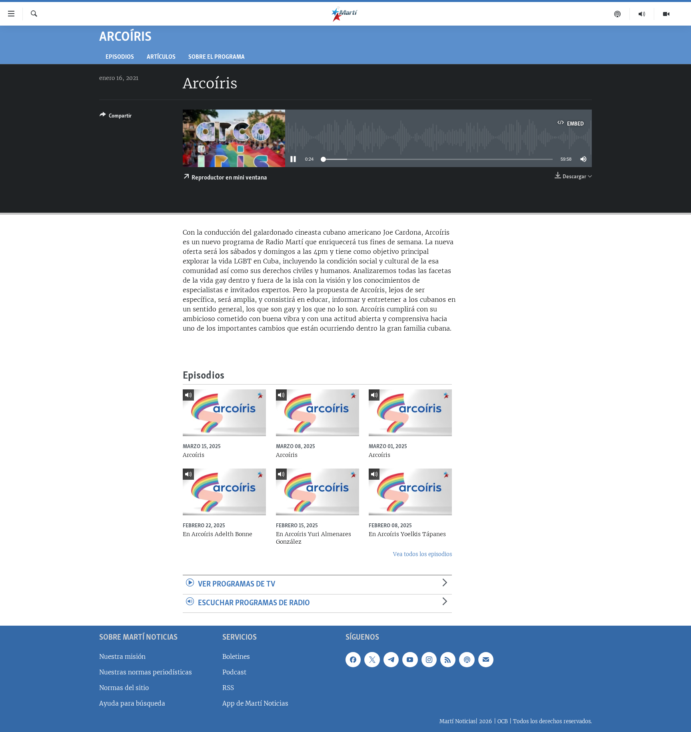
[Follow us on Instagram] (429, 659)
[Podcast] (617, 14)
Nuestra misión (122, 656)
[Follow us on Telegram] (391, 659)
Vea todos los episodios (422, 554)
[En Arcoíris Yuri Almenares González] (317, 492)
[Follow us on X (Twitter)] (371, 659)
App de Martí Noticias (255, 703)
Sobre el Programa (216, 57)
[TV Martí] (666, 14)
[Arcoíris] (224, 412)
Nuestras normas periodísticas (145, 672)
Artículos (161, 57)
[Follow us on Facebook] (353, 659)
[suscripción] (485, 659)
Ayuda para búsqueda (132, 703)
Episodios (120, 57)
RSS (228, 688)
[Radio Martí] (642, 14)
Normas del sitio (124, 688)
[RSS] (447, 659)
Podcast (234, 672)
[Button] (116, 117)
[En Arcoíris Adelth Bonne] (224, 492)
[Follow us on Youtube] (409, 659)
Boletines (236, 656)
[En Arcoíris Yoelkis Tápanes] (410, 492)
